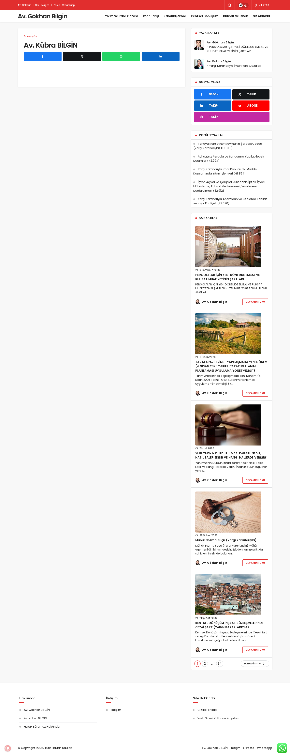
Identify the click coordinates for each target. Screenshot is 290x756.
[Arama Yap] (230, 5)
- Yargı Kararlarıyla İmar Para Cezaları (234, 66)
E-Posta (55, 5)
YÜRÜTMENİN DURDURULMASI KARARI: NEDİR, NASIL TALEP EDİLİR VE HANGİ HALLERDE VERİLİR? (231, 455)
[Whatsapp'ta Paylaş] (121, 56)
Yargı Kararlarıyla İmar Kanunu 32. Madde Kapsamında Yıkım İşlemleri (225, 171)
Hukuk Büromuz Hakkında (42, 726)
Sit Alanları (261, 16)
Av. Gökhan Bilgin (42, 16)
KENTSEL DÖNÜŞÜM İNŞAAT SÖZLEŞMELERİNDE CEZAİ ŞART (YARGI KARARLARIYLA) (229, 625)
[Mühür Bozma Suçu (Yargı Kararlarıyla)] (228, 512)
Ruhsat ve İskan (235, 16)
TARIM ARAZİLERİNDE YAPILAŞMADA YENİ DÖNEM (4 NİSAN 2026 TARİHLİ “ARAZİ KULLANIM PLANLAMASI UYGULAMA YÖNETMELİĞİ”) (231, 366)
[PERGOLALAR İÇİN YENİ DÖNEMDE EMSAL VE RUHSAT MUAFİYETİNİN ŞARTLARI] (228, 246)
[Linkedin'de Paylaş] (161, 56)
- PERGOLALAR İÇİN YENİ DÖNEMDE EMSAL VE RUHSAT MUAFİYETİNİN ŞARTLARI (237, 49)
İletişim (45, 5)
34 (220, 663)
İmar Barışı (150, 16)
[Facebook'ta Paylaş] (43, 56)
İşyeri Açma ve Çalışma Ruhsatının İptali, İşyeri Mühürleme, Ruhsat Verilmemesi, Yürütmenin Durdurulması (229, 186)
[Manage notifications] (8, 748)
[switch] (243, 5)
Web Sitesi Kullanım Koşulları (218, 718)
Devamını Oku (255, 301)
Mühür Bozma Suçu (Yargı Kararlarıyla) (225, 540)
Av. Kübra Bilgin (219, 61)
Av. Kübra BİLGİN (51, 45)
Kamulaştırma (175, 16)
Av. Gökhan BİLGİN (28, 5)
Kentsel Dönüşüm (204, 16)
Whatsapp (68, 5)
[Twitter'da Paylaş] (82, 56)
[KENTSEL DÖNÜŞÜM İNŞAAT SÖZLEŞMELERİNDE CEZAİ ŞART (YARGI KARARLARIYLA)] (228, 594)
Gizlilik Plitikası (207, 710)
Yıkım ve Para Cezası (121, 16)
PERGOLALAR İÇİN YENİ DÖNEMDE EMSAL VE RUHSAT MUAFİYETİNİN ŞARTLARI (227, 277)
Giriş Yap (263, 5)
